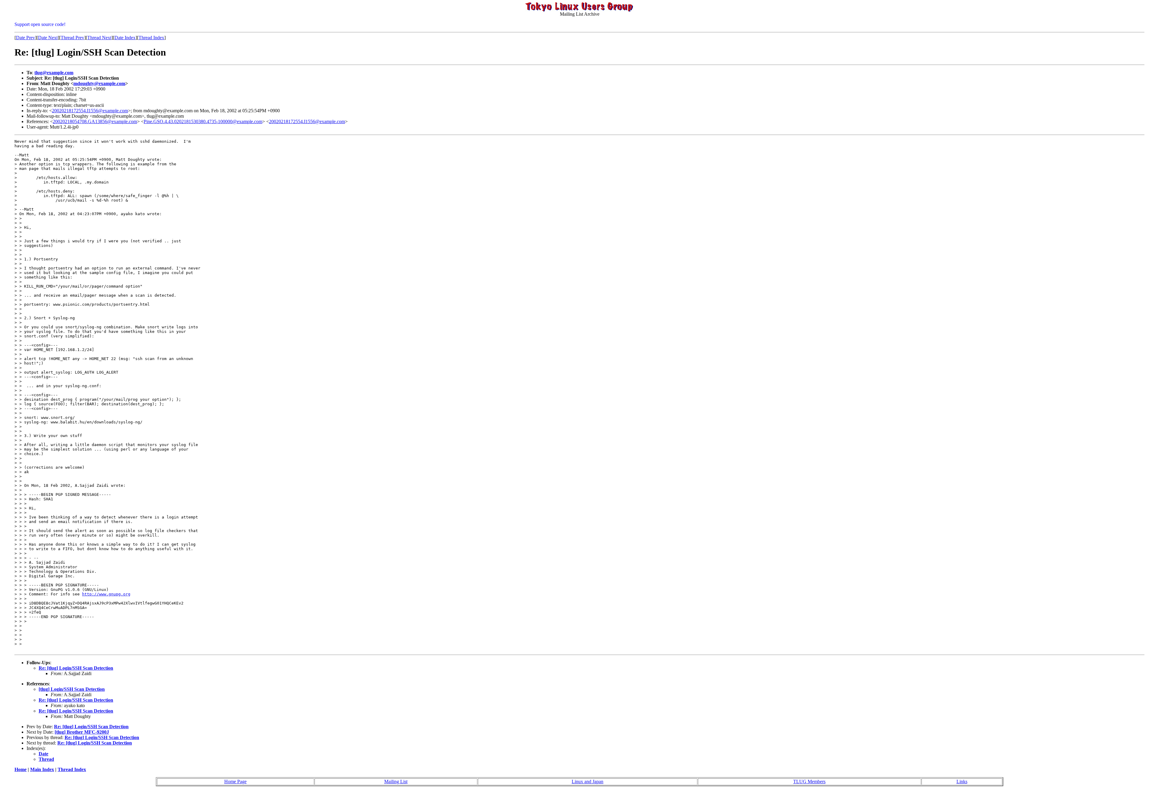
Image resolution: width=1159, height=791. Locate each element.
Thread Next (99, 37)
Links (961, 781)
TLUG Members (809, 781)
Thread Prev (72, 37)
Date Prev (25, 37)
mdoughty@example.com (99, 83)
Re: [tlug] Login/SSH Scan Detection (76, 668)
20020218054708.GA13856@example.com (95, 121)
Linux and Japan (587, 781)
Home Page (235, 781)
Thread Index (151, 37)
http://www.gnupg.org (106, 594)
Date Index (125, 37)
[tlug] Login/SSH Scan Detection (72, 689)
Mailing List (395, 781)
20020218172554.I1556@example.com (90, 110)
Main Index (42, 769)
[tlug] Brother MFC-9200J (82, 732)
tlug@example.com (53, 72)
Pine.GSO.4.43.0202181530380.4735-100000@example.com (203, 121)
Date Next (48, 37)
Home (20, 769)
